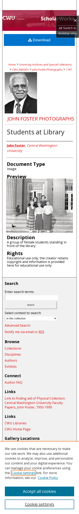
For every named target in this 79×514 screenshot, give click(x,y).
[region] (39, 477)
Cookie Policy (48, 478)
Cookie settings (23, 473)
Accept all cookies (39, 491)
